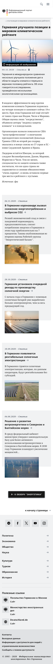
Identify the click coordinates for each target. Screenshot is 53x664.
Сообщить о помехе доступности (18, 650)
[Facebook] (18, 523)
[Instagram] (45, 523)
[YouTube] (36, 523)
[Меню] (48, 4)
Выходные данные (11, 638)
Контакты (7, 634)
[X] (27, 523)
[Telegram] (9, 523)
